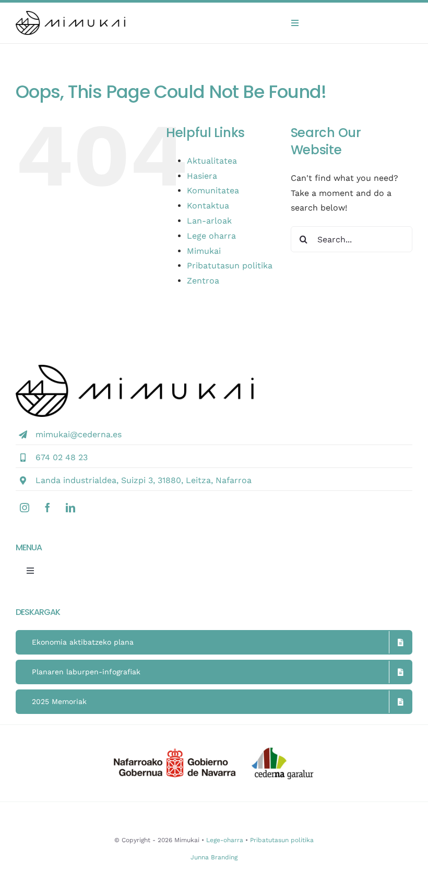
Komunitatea (213, 190)
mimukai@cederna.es (78, 434)
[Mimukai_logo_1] (70, 15)
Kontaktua (208, 206)
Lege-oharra (224, 840)
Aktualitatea (212, 161)
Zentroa (203, 281)
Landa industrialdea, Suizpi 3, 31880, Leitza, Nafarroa (143, 480)
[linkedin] (70, 507)
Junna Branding (214, 857)
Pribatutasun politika (229, 265)
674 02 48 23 (61, 457)
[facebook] (47, 507)
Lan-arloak (209, 221)
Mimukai (204, 251)
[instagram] (24, 507)
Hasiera (202, 176)
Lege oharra (211, 236)
